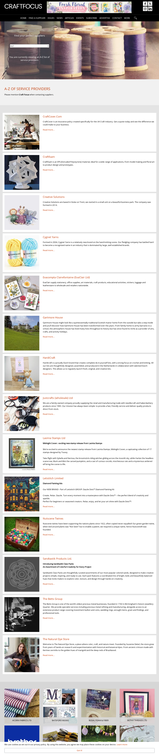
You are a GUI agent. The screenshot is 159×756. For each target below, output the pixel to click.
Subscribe (91, 17)
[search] (135, 18)
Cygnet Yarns (51, 237)
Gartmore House (53, 317)
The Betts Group (52, 599)
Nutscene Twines (53, 518)
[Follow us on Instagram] (145, 9)
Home (23, 17)
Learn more (122, 744)
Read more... (49, 129)
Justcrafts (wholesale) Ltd (58, 398)
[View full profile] (21, 132)
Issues (51, 17)
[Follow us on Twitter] (150, 3)
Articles (69, 17)
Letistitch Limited (53, 478)
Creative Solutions (54, 197)
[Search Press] (89, 7)
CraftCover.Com (52, 116)
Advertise (104, 17)
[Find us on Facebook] (145, 3)
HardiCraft (49, 357)
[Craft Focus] (23, 6)
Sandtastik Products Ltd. (57, 558)
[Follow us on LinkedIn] (150, 9)
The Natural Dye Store (56, 639)
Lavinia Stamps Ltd (54, 438)
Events (80, 17)
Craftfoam (49, 156)
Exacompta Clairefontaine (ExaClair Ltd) (66, 277)
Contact (117, 17)
